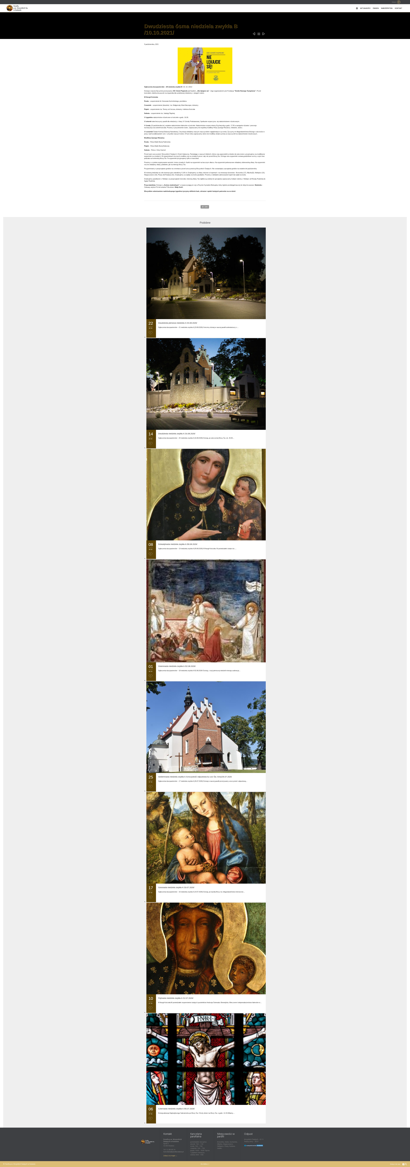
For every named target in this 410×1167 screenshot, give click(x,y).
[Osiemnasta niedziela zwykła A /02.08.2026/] (206, 610)
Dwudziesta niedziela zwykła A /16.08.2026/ (176, 434)
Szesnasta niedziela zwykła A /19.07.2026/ (176, 887)
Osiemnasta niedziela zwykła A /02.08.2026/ (177, 666)
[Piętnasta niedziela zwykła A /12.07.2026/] (206, 948)
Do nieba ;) (204, 1164)
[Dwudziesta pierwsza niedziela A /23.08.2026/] (206, 273)
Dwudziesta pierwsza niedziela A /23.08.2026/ (177, 323)
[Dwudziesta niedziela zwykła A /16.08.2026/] (206, 384)
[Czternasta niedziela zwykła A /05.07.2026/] (206, 1059)
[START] (357, 8)
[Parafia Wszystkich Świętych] (17, 8)
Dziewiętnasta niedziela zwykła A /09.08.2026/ (177, 544)
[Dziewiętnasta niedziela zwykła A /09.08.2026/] (206, 494)
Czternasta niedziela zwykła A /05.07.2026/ (176, 1109)
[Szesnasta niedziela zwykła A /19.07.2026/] (206, 838)
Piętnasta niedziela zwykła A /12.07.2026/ (175, 998)
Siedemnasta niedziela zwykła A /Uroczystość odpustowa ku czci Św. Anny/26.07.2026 (195, 777)
